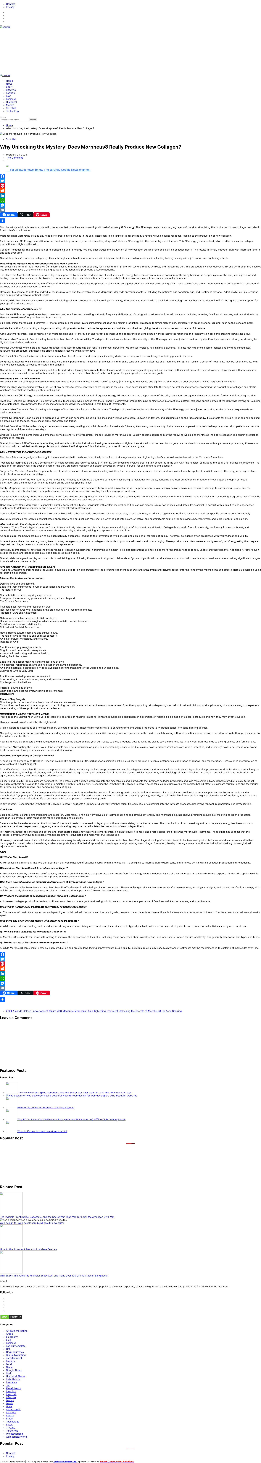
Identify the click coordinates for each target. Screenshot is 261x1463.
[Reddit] (130, 190)
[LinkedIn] (130, 195)
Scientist (11, 108)
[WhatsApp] (130, 200)
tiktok (9, 1424)
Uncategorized (14, 1433)
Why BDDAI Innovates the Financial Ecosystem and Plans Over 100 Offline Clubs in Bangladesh (54, 1275)
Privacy (10, 6)
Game (9, 1367)
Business (11, 98)
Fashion (10, 92)
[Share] (130, 220)
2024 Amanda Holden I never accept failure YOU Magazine (40, 1010)
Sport (9, 86)
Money (10, 104)
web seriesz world (16, 1436)
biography (12, 1336)
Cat (8, 1348)
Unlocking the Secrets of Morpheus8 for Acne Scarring (150, 1010)
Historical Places (15, 1376)
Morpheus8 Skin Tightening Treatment (96, 1010)
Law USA (11, 1394)
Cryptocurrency (15, 1351)
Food (9, 1364)
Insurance (11, 1382)
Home (9, 80)
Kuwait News (13, 1388)
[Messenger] (130, 205)
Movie (9, 1403)
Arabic (9, 1333)
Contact (10, 3)
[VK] (130, 210)
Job (8, 1385)
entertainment (14, 1358)
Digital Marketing (16, 1355)
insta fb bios (13, 1379)
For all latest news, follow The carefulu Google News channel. (50, 169)
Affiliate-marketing (16, 1330)
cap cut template (16, 1345)
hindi (8, 1373)
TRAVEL (10, 1427)
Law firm (11, 1391)
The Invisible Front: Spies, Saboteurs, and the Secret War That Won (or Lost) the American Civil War (57, 1216)
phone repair (13, 1409)
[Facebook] (130, 176)
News (9, 83)
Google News (13, 1370)
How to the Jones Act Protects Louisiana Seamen (28, 1249)
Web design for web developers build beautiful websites (32, 1222)
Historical (11, 101)
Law (8, 95)
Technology (12, 111)
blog (8, 1339)
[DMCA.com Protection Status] (11, 1318)
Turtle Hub (12, 1430)
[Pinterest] (130, 185)
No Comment (15, 157)
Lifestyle (11, 89)
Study (9, 1418)
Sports (10, 1415)
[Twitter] (130, 181)
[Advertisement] (130, 51)
